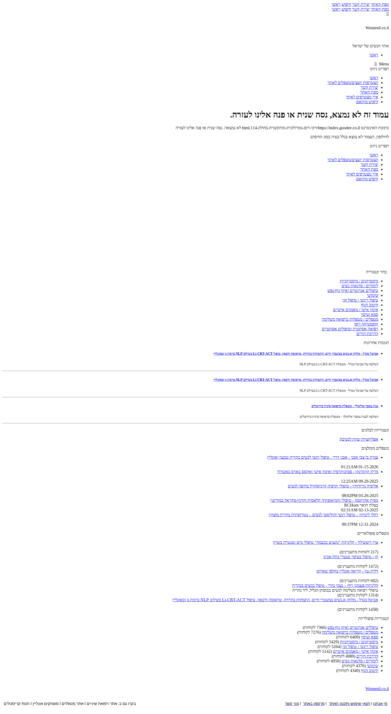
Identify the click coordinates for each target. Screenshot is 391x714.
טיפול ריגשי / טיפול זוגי (360, 300)
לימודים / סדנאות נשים (360, 285)
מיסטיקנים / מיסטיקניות (359, 281)
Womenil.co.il (377, 688)
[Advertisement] (195, 227)
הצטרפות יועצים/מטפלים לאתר (352, 82)
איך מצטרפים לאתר (362, 97)
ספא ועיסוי (369, 314)
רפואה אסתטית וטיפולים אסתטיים (350, 329)
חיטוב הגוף (369, 305)
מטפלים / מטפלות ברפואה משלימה (350, 319)
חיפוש (346, 4)
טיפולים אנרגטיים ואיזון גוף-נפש (352, 290)
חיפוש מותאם (367, 101)
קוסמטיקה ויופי (366, 324)
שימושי (372, 295)
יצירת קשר (361, 4)
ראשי (336, 4)
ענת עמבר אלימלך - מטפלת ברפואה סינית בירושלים (344, 406)
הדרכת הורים (367, 333)
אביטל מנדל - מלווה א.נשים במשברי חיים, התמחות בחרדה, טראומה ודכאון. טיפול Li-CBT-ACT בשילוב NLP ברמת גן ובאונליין (296, 354)
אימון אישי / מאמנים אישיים (355, 309)
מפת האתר (380, 4)
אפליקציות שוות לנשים (360, 439)
